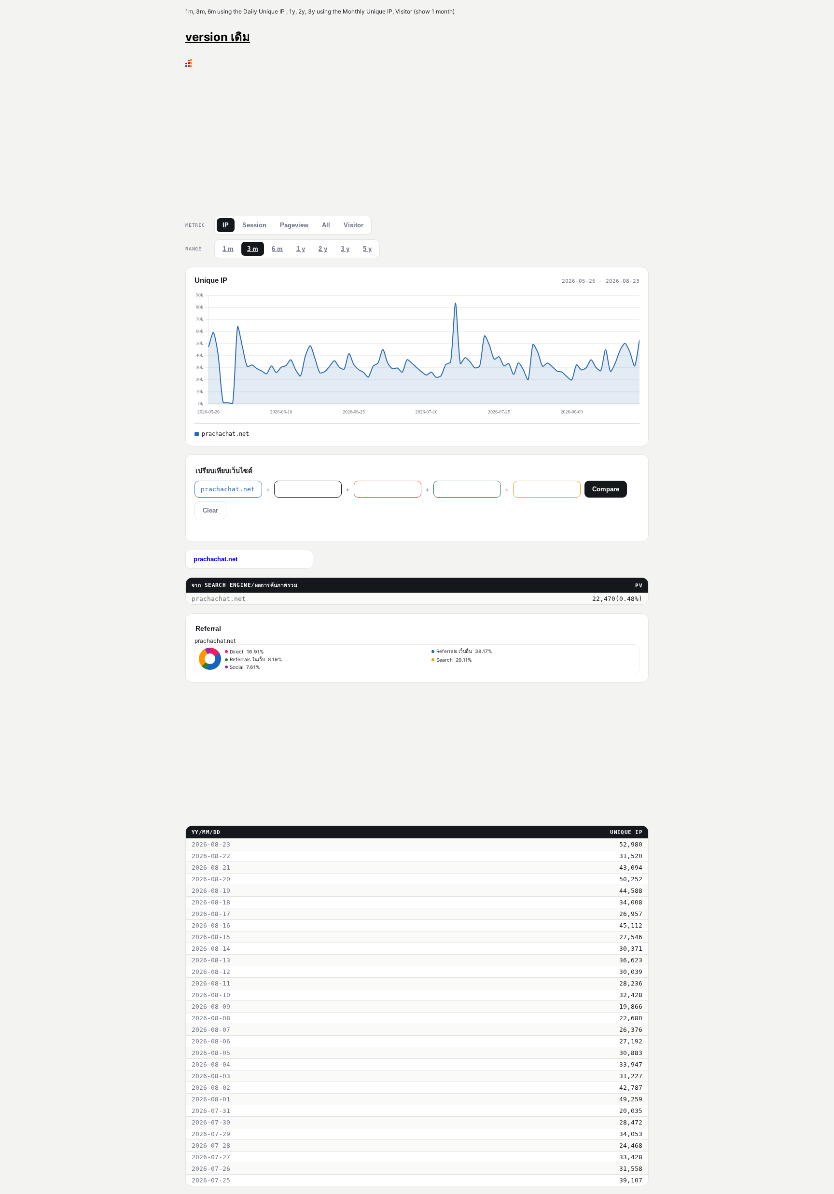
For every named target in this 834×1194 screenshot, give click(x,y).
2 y (323, 248)
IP (225, 225)
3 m (252, 248)
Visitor (353, 225)
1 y (300, 248)
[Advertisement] (417, 139)
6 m (277, 248)
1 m (228, 248)
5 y (367, 248)
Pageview (294, 225)
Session (254, 225)
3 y (345, 248)
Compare (605, 489)
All (326, 225)
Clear (210, 510)
